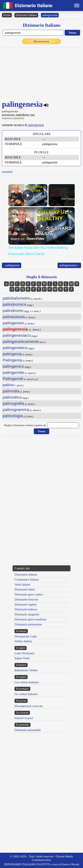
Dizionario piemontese (28, 624)
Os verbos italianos (26, 694)
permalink (7, 171)
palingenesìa (49, 15)
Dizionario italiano (25, 574)
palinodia (11, 391)
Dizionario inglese (25, 604)
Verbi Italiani (22, 584)
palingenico (13, 366)
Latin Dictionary (24, 653)
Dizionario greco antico (28, 594)
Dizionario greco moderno (30, 619)
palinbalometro (16, 298)
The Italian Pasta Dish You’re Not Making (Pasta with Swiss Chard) (41, 213)
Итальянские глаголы (28, 706)
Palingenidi (13, 378)
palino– (9, 385)
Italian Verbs (22, 658)
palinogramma (16, 409)
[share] (67, 211)
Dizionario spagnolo (26, 614)
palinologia (13, 415)
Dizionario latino (24, 589)
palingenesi (36, 125)
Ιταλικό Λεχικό (23, 718)
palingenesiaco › (69, 265)
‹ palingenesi (11, 265)
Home (6, 15)
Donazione (41, 41)
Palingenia (12, 360)
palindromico (14, 304)
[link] (14, 213)
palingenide (13, 372)
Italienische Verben (26, 670)
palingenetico (15, 347)
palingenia (12, 354)
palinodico (12, 397)
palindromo (13, 310)
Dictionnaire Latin (25, 636)
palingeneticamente (21, 341)
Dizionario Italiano (26, 15)
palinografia (13, 403)
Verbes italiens (23, 641)
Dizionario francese (26, 599)
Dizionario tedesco (25, 609)
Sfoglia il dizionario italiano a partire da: (25, 425)
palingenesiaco (17, 335)
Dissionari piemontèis (27, 730)
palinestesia (14, 316)
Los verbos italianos (26, 682)
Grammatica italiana (26, 579)
